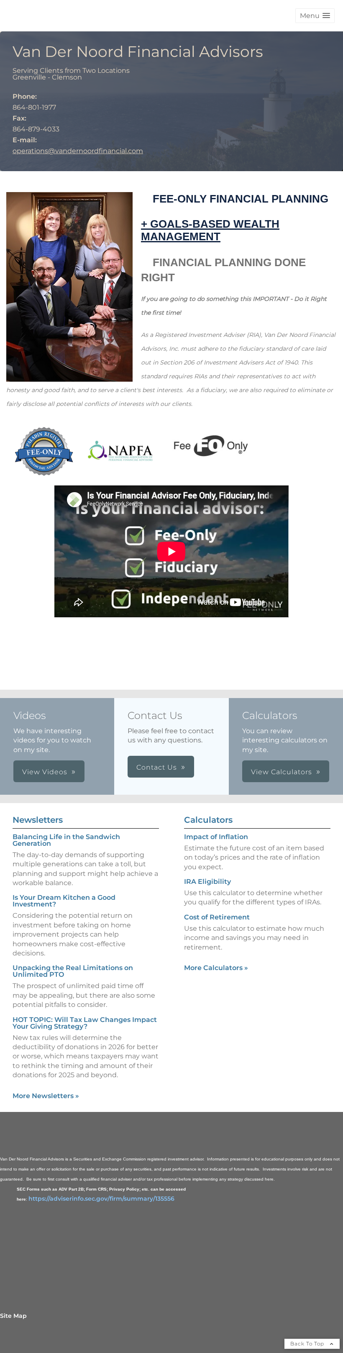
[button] (315, 15)
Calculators (208, 820)
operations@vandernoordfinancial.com (78, 151)
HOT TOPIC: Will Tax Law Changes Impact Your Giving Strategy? (85, 1023)
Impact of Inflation (216, 837)
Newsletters (38, 820)
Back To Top (308, 1343)
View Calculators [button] (281, 772)
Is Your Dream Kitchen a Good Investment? (64, 900)
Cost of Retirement (217, 917)
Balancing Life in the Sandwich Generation (66, 840)
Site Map (13, 1316)
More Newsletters (46, 1096)
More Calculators (216, 968)
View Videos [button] (44, 772)
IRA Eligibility (207, 882)
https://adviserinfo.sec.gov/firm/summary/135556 (101, 1198)
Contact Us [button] (156, 767)
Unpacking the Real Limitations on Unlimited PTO (73, 971)
